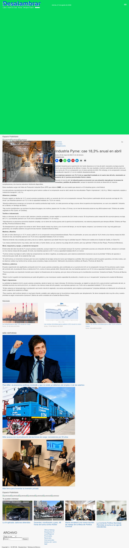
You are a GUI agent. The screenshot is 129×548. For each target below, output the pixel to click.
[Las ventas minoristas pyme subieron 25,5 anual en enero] (64, 313)
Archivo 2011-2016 (50, 542)
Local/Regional (49, 534)
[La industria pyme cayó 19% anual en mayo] (22, 313)
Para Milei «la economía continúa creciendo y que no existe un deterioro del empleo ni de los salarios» (44, 385)
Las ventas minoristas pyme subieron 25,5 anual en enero (62, 324)
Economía (58, 142)
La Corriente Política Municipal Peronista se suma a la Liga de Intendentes (109, 524)
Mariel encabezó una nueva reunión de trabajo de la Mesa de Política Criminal (79, 524)
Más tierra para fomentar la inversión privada (20, 488)
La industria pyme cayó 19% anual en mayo (16, 324)
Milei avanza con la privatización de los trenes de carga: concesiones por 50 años (35, 437)
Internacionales (49, 540)
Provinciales (48, 536)
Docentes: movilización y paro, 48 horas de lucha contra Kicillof (47, 523)
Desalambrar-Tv (49, 532)
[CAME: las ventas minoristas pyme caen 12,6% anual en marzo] (105, 313)
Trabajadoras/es (60, 146)
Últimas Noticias (49, 530)
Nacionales (58, 144)
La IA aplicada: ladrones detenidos (16, 522)
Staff (45, 544)
